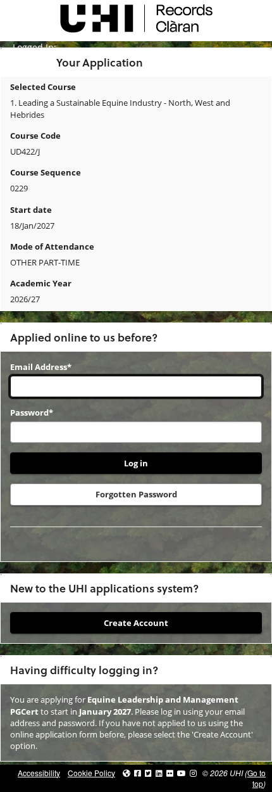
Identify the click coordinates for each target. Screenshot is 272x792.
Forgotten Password (136, 494)
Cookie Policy (91, 772)
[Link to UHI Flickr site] (169, 772)
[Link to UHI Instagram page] (193, 772)
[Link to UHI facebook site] (137, 772)
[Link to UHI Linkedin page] (159, 772)
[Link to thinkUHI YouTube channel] (181, 772)
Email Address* (40, 367)
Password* (31, 412)
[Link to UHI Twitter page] (148, 772)
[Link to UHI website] (126, 772)
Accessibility (39, 772)
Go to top (256, 778)
